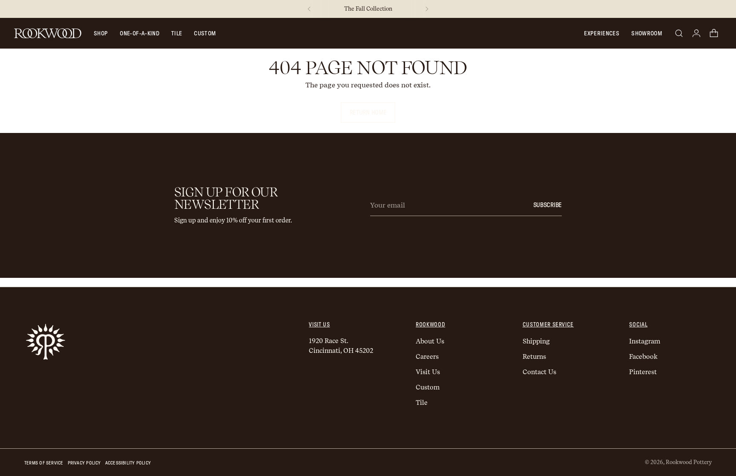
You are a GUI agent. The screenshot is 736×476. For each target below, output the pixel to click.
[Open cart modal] (713, 33)
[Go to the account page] (696, 33)
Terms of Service (43, 463)
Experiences (601, 34)
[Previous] (309, 9)
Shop (101, 34)
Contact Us (539, 372)
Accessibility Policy (128, 463)
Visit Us (428, 372)
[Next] (426, 9)
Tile (176, 34)
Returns (534, 357)
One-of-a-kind (139, 34)
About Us (430, 341)
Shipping (536, 341)
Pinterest (643, 372)
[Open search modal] (678, 33)
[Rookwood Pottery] (48, 33)
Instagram (644, 341)
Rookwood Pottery (689, 462)
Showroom (646, 34)
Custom (205, 34)
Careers (427, 357)
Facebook (643, 357)
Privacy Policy (84, 463)
